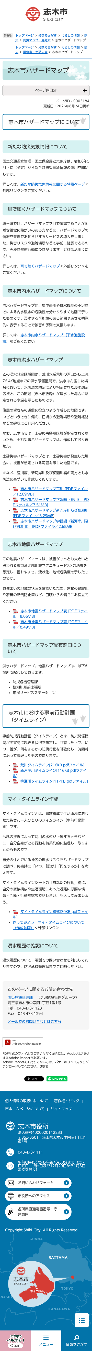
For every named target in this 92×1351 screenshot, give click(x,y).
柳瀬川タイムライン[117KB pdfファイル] (54, 781)
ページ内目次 (46, 90)
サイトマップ (61, 1109)
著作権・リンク (66, 1101)
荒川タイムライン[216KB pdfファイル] (52, 765)
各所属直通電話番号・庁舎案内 (37, 1211)
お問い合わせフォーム (36, 1183)
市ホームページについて (24, 1109)
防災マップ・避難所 (37, 40)
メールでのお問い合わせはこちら (34, 1021)
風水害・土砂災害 (35, 51)
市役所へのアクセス (34, 1196)
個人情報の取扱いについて (26, 1101)
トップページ (24, 35)
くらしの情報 (70, 35)
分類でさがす (47, 35)
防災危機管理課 (20, 997)
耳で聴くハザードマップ (40, 266)
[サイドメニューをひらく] (81, 1320)
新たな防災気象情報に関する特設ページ (52, 184)
